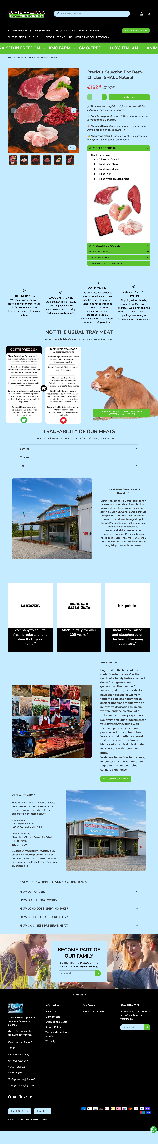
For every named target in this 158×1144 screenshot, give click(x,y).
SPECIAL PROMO (56, 37)
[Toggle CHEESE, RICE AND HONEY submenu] (41, 37)
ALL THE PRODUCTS (19, 30)
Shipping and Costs (56, 1021)
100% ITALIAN (99, 48)
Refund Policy (53, 1027)
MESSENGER (42, 30)
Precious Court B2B (94, 1011)
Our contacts (52, 1016)
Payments (50, 1011)
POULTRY (61, 30)
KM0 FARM (35, 48)
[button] (148, 14)
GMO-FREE (65, 48)
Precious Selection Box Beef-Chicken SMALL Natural (38, 58)
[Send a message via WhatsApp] (153, 1129)
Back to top (78, 994)
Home (10, 58)
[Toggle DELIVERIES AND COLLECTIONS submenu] (108, 37)
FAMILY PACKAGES (90, 30)
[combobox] (92, 14)
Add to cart (129, 97)
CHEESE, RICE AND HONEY (24, 37)
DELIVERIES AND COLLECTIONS (88, 37)
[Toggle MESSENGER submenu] (51, 30)
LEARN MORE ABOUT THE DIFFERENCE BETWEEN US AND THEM (121, 413)
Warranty (50, 1041)
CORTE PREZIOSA (22, 1119)
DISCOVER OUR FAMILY (115, 778)
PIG (73, 30)
